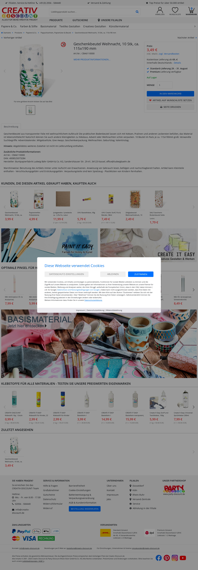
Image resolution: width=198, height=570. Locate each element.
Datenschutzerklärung (95, 310)
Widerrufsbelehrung (114, 310)
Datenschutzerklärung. (93, 300)
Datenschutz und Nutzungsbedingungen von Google (78, 290)
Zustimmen (140, 274)
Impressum (80, 310)
